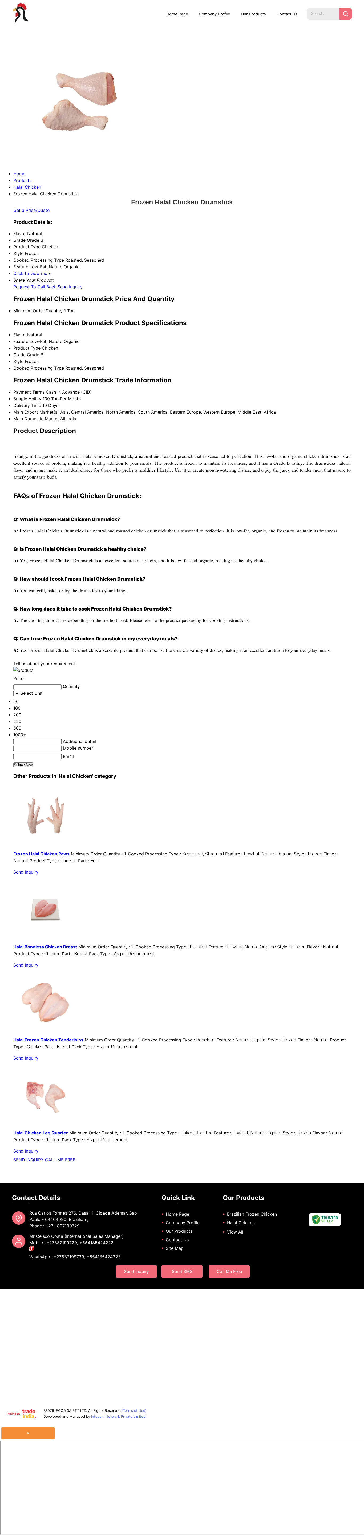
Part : (89, 860)
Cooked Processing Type (38, 368)
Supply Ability (27, 398)
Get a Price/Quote (31, 210)
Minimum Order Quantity (38, 310)
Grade (19, 354)
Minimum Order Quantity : (99, 853)
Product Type (27, 348)
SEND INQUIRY (28, 1159)
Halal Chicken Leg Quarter (40, 1132)
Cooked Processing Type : (176, 853)
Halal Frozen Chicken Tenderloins (48, 1039)
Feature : (259, 853)
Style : (308, 853)
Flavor (19, 334)
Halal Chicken (241, 1222)
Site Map (175, 1248)
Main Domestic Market (36, 418)
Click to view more (32, 273)
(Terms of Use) (134, 1410)
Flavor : (322, 946)
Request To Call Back (34, 286)
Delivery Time (27, 405)
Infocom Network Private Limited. (119, 1416)
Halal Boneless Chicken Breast (45, 946)
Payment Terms (29, 392)
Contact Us (287, 14)
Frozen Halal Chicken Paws (41, 853)
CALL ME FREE (60, 1159)
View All (235, 1232)
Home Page (177, 14)
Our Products (253, 14)
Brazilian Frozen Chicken (252, 1214)
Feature (20, 341)
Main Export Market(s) (36, 412)
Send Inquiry (70, 286)
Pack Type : (122, 953)
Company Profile (214, 14)
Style (18, 361)
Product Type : (53, 860)
